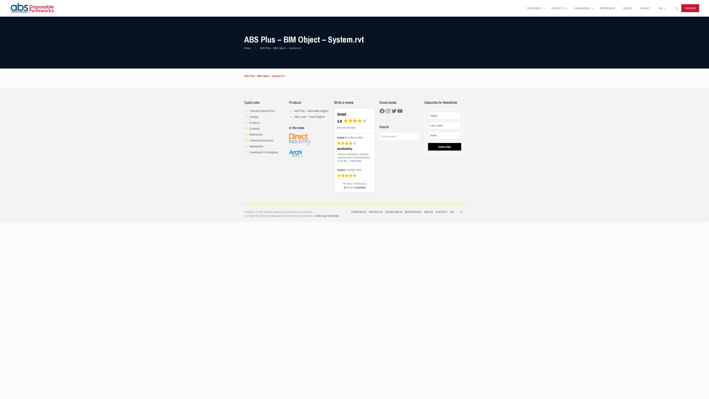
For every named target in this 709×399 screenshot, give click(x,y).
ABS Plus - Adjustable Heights (311, 111)
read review (355, 161)
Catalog (253, 117)
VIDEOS (428, 212)
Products (254, 123)
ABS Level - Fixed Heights (309, 117)
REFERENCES (413, 212)
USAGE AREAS (394, 212)
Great (341, 114)
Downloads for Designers (263, 152)
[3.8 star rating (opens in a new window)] (355, 122)
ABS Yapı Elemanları (327, 216)
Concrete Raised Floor (262, 111)
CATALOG (690, 8)
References (256, 134)
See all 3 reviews (346, 127)
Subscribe (444, 147)
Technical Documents (261, 140)
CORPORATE (359, 212)
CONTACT (441, 212)
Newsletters (256, 146)
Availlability (344, 149)
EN (451, 212)
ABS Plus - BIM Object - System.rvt (264, 76)
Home (247, 48)
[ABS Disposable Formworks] (32, 8)
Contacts (254, 129)
